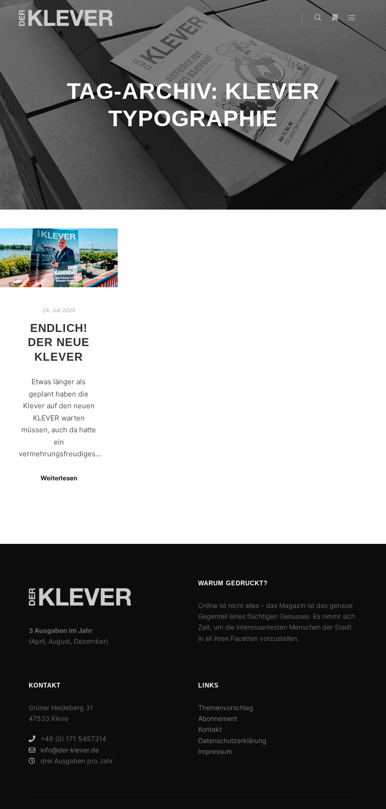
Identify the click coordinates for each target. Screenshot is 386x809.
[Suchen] (317, 18)
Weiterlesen (58, 478)
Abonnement (217, 718)
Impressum (215, 751)
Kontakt (210, 729)
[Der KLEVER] (66, 17)
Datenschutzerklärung (232, 740)
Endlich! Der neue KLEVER (58, 342)
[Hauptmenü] (351, 18)
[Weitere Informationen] (334, 18)
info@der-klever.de (69, 750)
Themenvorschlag (225, 708)
